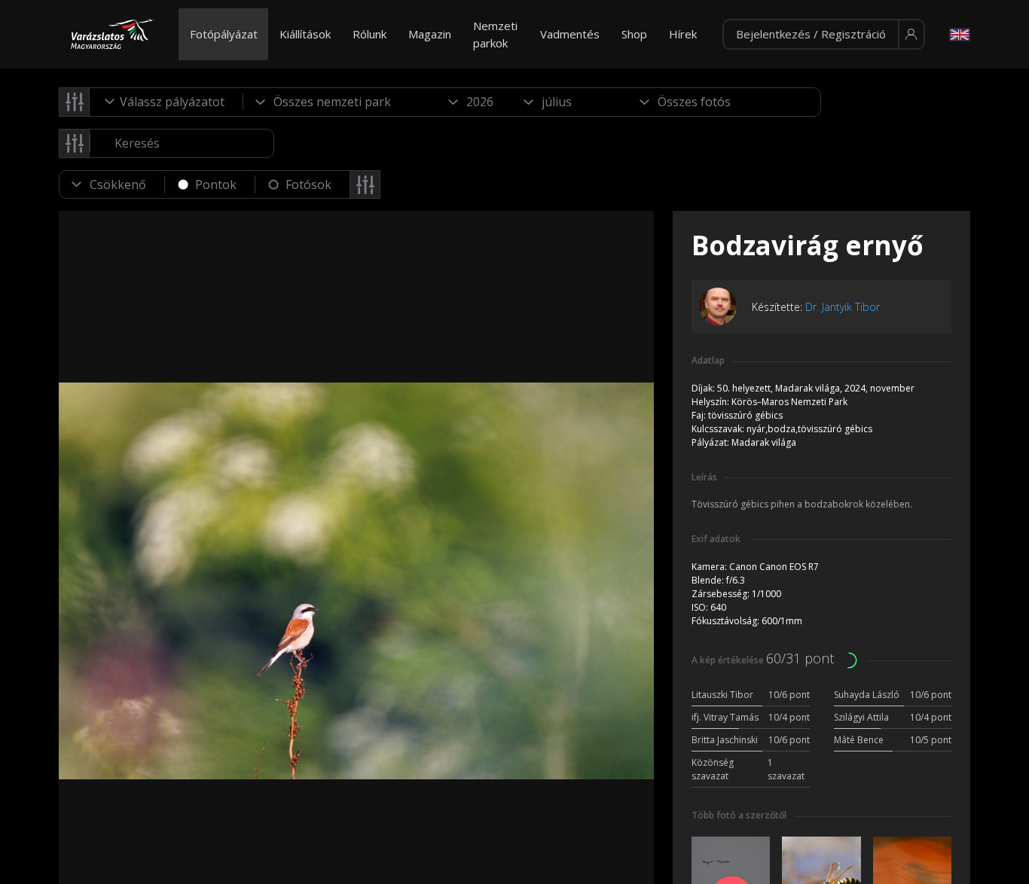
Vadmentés (570, 33)
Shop (634, 33)
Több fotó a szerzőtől (739, 815)
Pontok (216, 184)
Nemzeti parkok (495, 34)
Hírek (683, 33)
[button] (823, 34)
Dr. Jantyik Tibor (842, 307)
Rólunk (369, 33)
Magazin (429, 33)
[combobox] (166, 102)
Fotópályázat (224, 33)
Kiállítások (305, 33)
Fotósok (308, 184)
